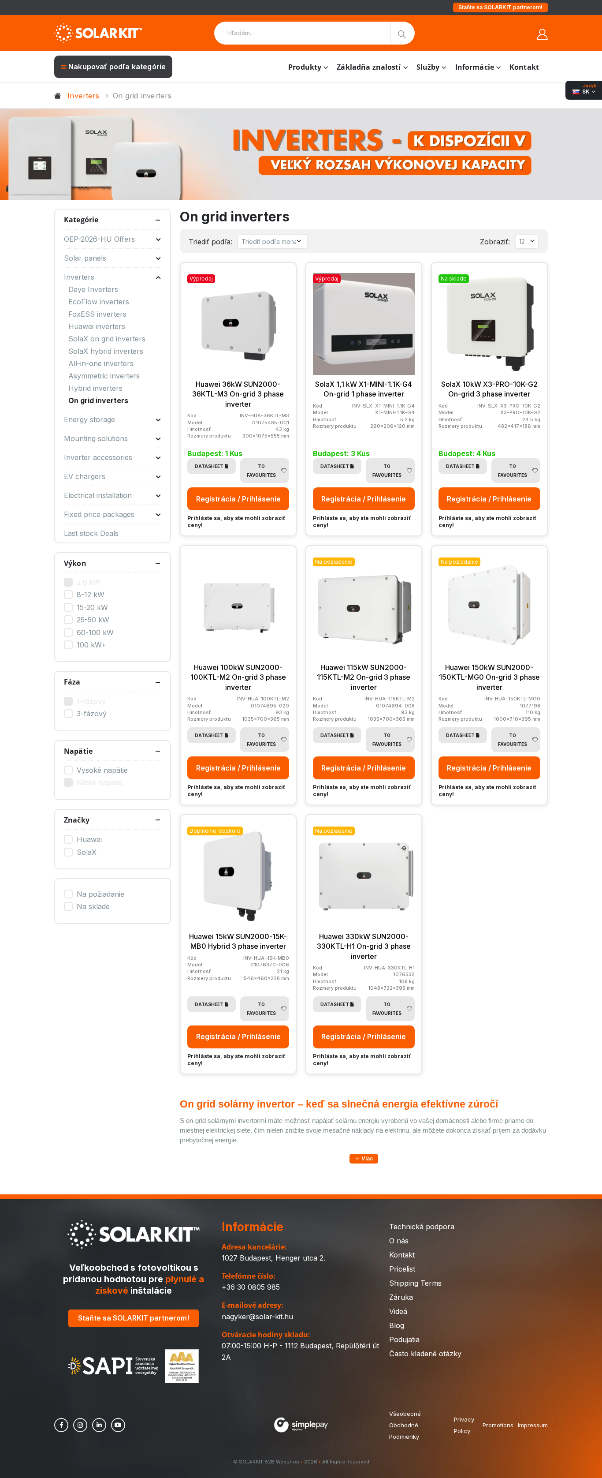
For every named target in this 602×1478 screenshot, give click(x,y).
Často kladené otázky (425, 1353)
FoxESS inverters (97, 314)
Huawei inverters (96, 326)
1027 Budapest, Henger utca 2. (273, 1257)
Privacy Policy (464, 1425)
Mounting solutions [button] (96, 438)
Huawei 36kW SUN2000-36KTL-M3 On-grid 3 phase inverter (238, 394)
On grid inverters (98, 400)
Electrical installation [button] (98, 495)
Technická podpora (421, 1226)
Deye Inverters (93, 289)
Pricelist (402, 1269)
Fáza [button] (72, 682)
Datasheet (209, 466)
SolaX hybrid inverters (105, 351)
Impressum (533, 1425)
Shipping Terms (415, 1283)
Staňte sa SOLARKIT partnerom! (500, 7)
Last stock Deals (91, 533)
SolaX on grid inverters (106, 338)
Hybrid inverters (95, 388)
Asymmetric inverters (104, 375)
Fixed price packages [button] (99, 514)
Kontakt (524, 67)
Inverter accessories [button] (98, 457)
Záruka (401, 1297)
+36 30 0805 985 (251, 1287)
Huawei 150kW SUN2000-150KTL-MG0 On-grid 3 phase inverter (489, 677)
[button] (363, 1159)
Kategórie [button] (81, 220)
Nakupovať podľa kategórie (117, 66)
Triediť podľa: (210, 241)
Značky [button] (76, 820)
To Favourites (261, 471)
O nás (399, 1240)
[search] (402, 33)
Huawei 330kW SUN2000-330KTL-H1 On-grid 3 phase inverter (364, 946)
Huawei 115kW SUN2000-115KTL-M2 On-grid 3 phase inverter (363, 677)
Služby (428, 67)
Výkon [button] (75, 563)
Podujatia (404, 1339)
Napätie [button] (78, 751)
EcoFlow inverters (98, 301)
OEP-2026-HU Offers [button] (99, 239)
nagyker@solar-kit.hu (257, 1316)
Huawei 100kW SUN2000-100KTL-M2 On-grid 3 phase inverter (238, 677)
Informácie (474, 67)
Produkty (304, 67)
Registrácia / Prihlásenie (238, 498)
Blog (396, 1325)
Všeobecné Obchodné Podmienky (405, 1425)
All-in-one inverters (101, 363)
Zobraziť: (495, 241)
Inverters (83, 95)
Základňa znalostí (369, 67)
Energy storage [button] (89, 419)
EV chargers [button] (84, 476)
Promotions (498, 1425)
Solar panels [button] (85, 258)
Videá (398, 1311)
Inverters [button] (79, 277)
